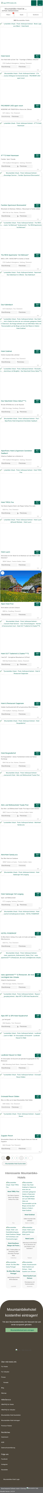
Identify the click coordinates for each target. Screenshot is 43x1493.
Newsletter (4, 1469)
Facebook (4, 1459)
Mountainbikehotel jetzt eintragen (22, 1330)
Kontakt (5, 1382)
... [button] (21, 1158)
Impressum (4, 1437)
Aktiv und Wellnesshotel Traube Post (14, 805)
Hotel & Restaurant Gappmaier (12, 703)
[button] (3, 1158)
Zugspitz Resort (7, 1136)
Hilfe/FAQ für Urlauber (8, 1410)
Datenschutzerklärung (8, 1447)
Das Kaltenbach (7, 305)
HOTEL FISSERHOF (8, 933)
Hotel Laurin (5, 552)
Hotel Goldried (6, 351)
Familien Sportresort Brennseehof (13, 205)
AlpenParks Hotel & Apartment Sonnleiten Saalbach (16, 452)
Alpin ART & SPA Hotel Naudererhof (14, 1016)
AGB (2, 1442)
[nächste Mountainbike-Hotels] (30, 1158)
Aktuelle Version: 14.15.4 (7, 1491)
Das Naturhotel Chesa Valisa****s (13, 401)
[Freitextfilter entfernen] (34, 3)
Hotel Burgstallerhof (8, 753)
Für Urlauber (5, 1372)
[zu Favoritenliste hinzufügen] (2, 25)
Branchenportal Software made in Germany (13, 1488)
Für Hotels (4, 1366)
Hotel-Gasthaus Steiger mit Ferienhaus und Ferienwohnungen (13, 1244)
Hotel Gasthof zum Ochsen (29, 1277)
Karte (21, 14)
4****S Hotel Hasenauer (10, 155)
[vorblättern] (37, 38)
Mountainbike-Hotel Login (11, 1479)
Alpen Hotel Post (7, 604)
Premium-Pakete (6, 1425)
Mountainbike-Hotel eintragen (10, 1420)
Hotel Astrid (5, 56)
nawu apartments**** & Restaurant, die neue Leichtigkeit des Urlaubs (17, 976)
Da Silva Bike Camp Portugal (13, 1272)
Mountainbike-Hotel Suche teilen (15, 1163)
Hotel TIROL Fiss (7, 502)
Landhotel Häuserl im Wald (11, 1055)
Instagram (4, 1464)
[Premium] (39, 1174)
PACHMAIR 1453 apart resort (12, 106)
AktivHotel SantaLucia (9, 855)
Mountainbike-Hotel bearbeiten (11, 1415)
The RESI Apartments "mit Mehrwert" (15, 255)
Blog (2, 1388)
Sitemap (3, 1393)
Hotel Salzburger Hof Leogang (12, 894)
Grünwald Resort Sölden (10, 1096)
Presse (3, 1377)
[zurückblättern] (5, 38)
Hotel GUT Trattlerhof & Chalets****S (15, 654)
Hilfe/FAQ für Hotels (7, 1404)
